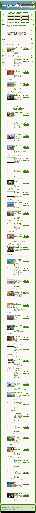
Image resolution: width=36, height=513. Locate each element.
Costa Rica (31, 41)
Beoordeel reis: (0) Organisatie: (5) (15, 92)
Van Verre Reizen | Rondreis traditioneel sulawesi (18, 158)
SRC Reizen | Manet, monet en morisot (18, 493)
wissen (20, 22)
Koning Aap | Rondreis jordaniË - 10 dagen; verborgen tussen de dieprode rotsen (17, 71)
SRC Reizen (3, 62)
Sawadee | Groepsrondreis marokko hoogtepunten (18, 414)
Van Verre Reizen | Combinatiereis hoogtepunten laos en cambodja (17, 347)
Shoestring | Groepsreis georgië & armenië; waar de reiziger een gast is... (18, 83)
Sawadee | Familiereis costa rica (18, 471)
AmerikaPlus (3, 41)
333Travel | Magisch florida (18, 134)
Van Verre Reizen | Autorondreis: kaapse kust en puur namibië (18, 371)
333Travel (3, 39)
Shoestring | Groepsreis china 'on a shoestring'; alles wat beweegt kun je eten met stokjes (17, 235)
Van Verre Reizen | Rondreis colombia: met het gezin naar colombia (18, 59)
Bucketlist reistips (3, 23)
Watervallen (3, 24)
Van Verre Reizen (4, 69)
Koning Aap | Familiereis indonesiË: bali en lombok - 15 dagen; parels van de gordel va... (18, 437)
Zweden (31, 67)
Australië (31, 47)
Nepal (31, 58)
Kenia (31, 39)
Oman (31, 59)
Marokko (31, 56)
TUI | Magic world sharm (18, 202)
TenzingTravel (4, 64)
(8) (5, 56)
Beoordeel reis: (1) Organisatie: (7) (15, 422)
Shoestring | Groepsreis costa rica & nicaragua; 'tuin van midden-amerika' (18, 292)
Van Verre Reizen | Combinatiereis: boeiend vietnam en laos (17, 268)
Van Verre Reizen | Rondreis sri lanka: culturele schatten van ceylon (18, 403)
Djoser (3, 48)
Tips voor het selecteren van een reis (12, 22)
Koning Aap (3, 53)
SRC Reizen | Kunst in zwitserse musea (17, 382)
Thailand (31, 44)
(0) (5, 42)
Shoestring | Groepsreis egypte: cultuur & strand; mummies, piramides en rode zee (18, 448)
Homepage (3, 13)
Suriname (31, 60)
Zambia (31, 66)
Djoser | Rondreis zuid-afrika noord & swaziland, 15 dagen (18, 212)
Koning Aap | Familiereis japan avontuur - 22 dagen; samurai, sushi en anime (18, 247)
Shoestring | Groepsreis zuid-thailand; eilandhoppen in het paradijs (17, 483)
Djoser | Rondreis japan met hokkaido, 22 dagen (18, 145)
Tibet (31, 62)
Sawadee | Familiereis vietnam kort (17, 425)
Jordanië (31, 55)
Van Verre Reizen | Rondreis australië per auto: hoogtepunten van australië (18, 123)
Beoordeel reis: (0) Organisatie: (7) (15, 232)
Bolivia (31, 48)
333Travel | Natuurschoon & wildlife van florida (18, 47)
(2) (5, 40)
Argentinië (31, 46)
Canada (31, 50)
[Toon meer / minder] (16, 65)
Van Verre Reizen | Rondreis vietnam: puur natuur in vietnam (18, 170)
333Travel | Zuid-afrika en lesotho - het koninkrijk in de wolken (18, 326)
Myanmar (31, 57)
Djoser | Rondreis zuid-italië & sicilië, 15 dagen (18, 95)
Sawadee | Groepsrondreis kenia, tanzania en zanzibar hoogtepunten (18, 224)
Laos (31, 42)
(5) (5, 58)
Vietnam (31, 37)
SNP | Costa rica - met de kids (18, 192)
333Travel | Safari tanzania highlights (18, 279)
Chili (31, 51)
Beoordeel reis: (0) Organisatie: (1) (15, 80)
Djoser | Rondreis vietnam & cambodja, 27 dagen (18, 359)
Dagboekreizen (4, 46)
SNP (2, 60)
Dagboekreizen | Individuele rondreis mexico (18, 259)
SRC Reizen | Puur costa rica (17, 181)
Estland (31, 53)
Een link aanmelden (3, 32)
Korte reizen (32, 27)
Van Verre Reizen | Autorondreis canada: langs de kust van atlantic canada (18, 460)
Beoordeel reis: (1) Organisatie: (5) (15, 244)
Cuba (31, 52)
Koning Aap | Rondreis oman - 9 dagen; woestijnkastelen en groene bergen (18, 304)
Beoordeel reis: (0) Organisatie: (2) (15, 56)
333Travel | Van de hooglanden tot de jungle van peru (18, 337)
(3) (5, 49)
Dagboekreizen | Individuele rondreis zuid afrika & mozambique (18, 393)
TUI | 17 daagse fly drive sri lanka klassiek (18, 315)
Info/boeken (26, 61)
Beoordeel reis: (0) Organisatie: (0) (15, 178)
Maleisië (31, 43)
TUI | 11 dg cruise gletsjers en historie (18, 113)
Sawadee (3, 55)
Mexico (31, 38)
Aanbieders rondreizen (3, 16)
